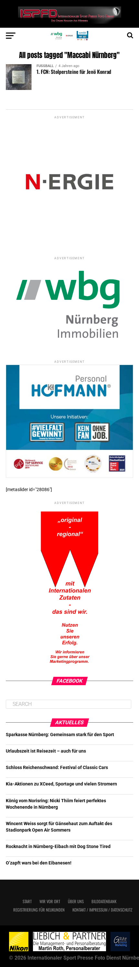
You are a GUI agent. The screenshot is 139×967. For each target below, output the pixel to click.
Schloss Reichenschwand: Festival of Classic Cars (57, 767)
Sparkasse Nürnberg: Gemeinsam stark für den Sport (60, 734)
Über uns (76, 901)
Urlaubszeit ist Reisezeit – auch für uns (46, 751)
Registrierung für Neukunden (39, 910)
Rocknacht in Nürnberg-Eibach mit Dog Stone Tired (58, 846)
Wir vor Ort (49, 901)
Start (27, 901)
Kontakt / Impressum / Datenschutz (102, 910)
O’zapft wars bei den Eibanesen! (38, 863)
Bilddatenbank (103, 901)
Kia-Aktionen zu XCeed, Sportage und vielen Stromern (61, 784)
